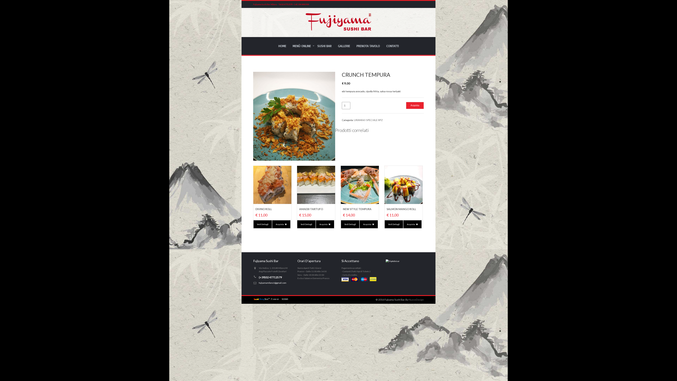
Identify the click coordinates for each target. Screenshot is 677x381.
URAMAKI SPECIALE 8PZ (368, 120)
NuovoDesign (416, 299)
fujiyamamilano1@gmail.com (272, 283)
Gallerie (344, 46)
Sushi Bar (324, 46)
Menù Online (302, 46)
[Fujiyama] (338, 29)
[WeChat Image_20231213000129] (294, 116)
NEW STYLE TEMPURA (357, 209)
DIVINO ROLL (263, 209)
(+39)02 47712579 (270, 277)
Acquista (415, 105)
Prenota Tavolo (368, 46)
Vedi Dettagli (263, 224)
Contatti (392, 46)
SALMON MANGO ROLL (401, 209)
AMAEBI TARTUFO (311, 209)
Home (282, 46)
